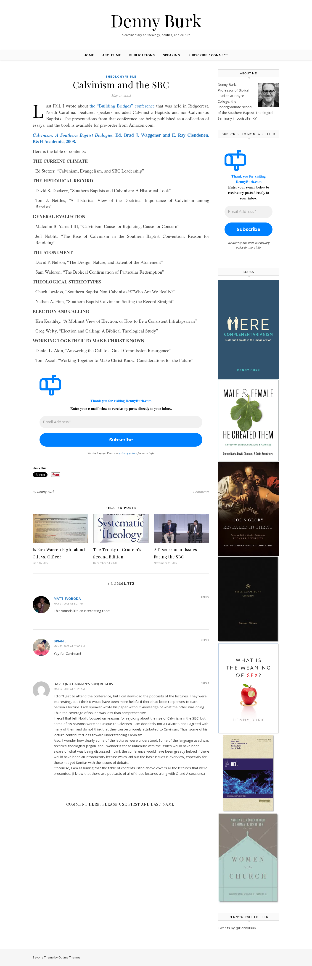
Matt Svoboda (67, 598)
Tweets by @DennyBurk (237, 928)
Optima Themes (69, 957)
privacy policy (128, 453)
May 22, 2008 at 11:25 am (69, 689)
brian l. (60, 641)
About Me (111, 55)
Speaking (171, 55)
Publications (142, 55)
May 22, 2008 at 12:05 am (69, 646)
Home (89, 55)
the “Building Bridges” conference (122, 106)
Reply (205, 597)
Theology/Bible (121, 77)
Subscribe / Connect (208, 55)
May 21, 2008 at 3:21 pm (68, 603)
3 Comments (199, 492)
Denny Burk (156, 20)
